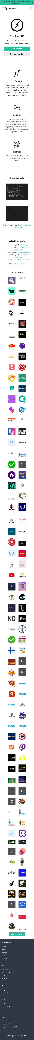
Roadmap (5, 1024)
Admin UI (5, 1007)
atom (23, 264)
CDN (3, 1004)
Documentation (17, 54)
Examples (5, 953)
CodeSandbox (17, 227)
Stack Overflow (7, 973)
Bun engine (25, 245)
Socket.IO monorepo (23, 252)
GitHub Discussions (8, 976)
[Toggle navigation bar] (3, 8)
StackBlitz (27, 225)
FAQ (3, 1018)
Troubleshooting (7, 970)
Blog (3, 990)
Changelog (5, 1021)
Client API (5, 959)
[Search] (30, 8)
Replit (20, 225)
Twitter (4, 993)
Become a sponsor (17, 934)
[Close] (32, 2)
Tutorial (4, 950)
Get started (17, 48)
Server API (5, 956)
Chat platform (25, 260)
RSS (18, 264)
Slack (3, 979)
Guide (4, 947)
